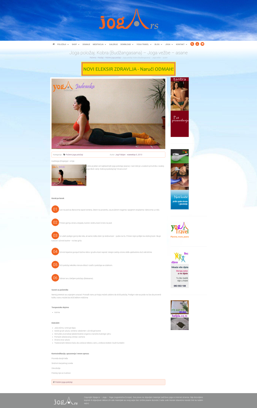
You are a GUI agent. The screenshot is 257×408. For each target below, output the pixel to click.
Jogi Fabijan (120, 155)
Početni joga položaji (74, 155)
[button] (63, 44)
